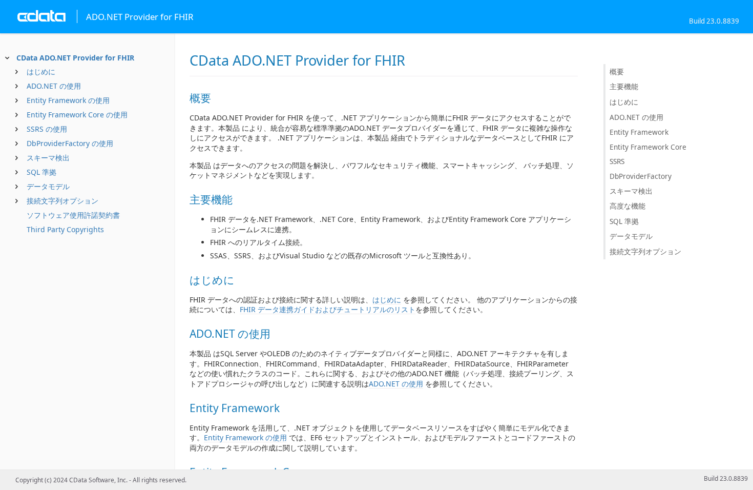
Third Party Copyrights (65, 229)
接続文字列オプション (62, 201)
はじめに (41, 71)
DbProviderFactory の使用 (70, 143)
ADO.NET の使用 (54, 86)
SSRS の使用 (47, 129)
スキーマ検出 (48, 157)
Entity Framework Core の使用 (77, 114)
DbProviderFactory (641, 176)
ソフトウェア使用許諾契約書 (73, 215)
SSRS (617, 161)
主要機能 (624, 86)
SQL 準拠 (41, 172)
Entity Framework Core (648, 147)
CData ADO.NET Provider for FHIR (75, 58)
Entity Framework (639, 132)
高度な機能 (627, 206)
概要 (617, 71)
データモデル (48, 186)
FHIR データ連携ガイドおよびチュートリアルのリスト (327, 309)
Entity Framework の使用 (68, 100)
